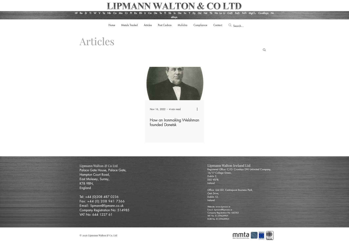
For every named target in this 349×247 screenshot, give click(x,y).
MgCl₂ (253, 13)
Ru (135, 13)
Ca (150, 13)
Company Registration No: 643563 (223, 212)
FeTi (244, 13)
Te (161, 13)
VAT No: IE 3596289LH (217, 215)
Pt (131, 13)
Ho (216, 13)
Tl (165, 13)
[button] (264, 50)
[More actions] (198, 109)
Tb (212, 13)
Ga (179, 13)
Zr (86, 13)
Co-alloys (264, 13)
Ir (145, 13)
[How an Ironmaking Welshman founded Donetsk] (174, 83)
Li (225, 13)
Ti (90, 13)
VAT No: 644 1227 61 (96, 214)
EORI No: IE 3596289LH (218, 218)
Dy (194, 13)
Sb (169, 13)
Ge (156, 13)
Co (115, 13)
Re (81, 13)
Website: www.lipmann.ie (218, 206)
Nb (109, 13)
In (174, 13)
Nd (206, 13)
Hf (76, 13)
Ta (104, 13)
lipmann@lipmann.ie (223, 209)
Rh (140, 13)
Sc (185, 13)
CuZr (230, 13)
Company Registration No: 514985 (105, 210)
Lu (221, 13)
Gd (200, 13)
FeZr (237, 13)
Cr (126, 13)
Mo (121, 13)
